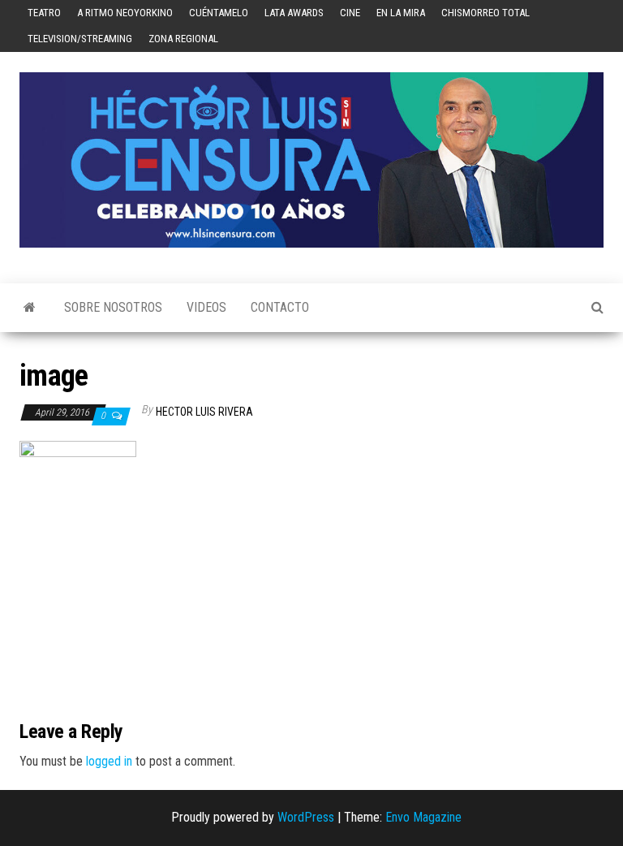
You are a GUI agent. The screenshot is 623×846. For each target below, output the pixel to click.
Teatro (44, 12)
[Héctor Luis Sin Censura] (29, 307)
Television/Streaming (80, 38)
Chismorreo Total (485, 12)
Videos (206, 307)
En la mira (400, 12)
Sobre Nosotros (113, 307)
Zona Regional (183, 38)
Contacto (280, 307)
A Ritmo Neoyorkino (125, 12)
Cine (350, 12)
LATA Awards (294, 12)
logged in (109, 761)
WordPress (305, 817)
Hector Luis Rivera (204, 411)
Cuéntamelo (218, 12)
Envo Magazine (423, 817)
